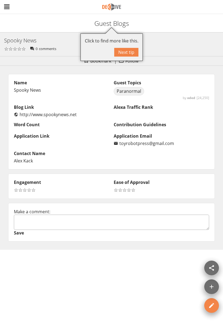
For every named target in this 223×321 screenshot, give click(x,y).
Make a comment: (32, 212)
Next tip (126, 52)
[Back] (9, 23)
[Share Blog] (211, 268)
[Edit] (211, 305)
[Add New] (211, 286)
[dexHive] (111, 7)
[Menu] (7, 7)
